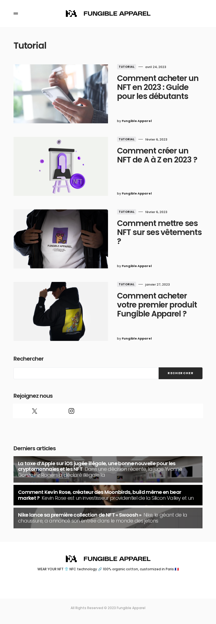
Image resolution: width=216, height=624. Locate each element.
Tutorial (126, 67)
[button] (15, 13)
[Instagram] (71, 411)
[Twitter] (34, 411)
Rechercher (29, 359)
